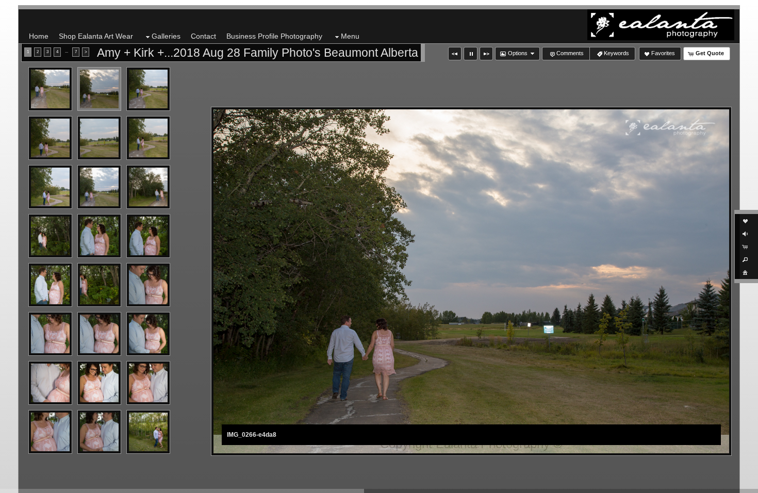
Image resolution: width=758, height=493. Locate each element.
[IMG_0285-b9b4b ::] (99, 187)
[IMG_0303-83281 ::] (99, 285)
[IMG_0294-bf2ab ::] (50, 236)
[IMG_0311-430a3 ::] (99, 383)
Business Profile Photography (274, 36)
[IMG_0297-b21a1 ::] (148, 236)
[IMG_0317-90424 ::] (99, 432)
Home (38, 36)
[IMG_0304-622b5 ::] (148, 285)
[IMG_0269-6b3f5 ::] (148, 89)
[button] (455, 53)
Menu (350, 36)
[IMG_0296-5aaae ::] (99, 236)
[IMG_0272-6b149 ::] (99, 138)
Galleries (166, 36)
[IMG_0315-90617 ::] (50, 432)
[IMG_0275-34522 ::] (50, 187)
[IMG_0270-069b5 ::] (50, 138)
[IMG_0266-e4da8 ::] (99, 89)
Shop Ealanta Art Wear (96, 36)
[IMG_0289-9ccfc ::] (148, 187)
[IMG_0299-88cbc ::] (50, 285)
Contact (203, 36)
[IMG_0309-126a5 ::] (50, 383)
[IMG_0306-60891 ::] (50, 334)
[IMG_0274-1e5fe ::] (148, 138)
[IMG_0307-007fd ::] (99, 334)
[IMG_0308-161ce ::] (148, 334)
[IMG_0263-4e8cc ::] (50, 89)
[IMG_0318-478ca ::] (148, 432)
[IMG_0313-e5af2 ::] (148, 383)
